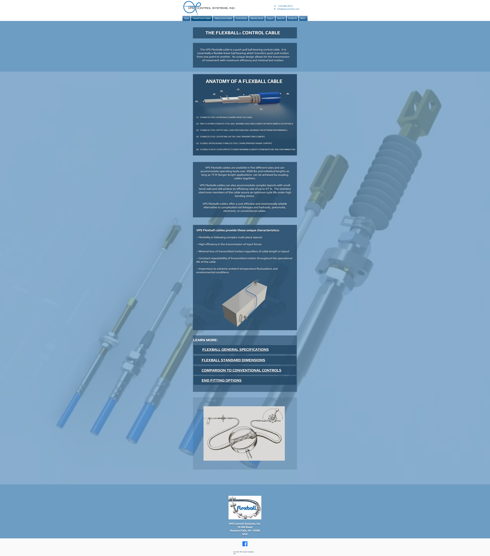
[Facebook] (244, 543)
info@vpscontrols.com (288, 9)
